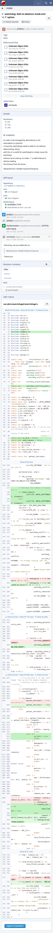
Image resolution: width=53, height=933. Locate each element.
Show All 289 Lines (27, 675)
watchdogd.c (13, 290)
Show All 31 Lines (26, 852)
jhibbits (20, 29)
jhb (8, 122)
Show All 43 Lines (27, 310)
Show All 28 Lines (26, 462)
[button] (51, 3)
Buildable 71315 (14, 204)
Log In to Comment (15, 926)
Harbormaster (13, 226)
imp (9, 124)
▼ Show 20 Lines (41, 310)
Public (27, 21)
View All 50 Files (26, 96)
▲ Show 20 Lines (11, 617)
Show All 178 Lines (27, 617)
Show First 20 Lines (12, 310)
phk (9, 127)
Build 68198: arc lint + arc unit (19, 207)
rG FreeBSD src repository (14, 185)
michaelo (13, 105)
